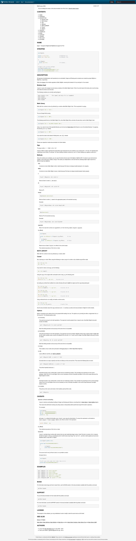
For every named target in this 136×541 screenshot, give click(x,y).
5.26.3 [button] (17, 2)
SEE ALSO (42, 38)
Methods (44, 24)
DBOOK (53, 537)
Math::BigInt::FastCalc (73, 522)
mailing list (79, 539)
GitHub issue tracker (68, 537)
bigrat (38, 6)
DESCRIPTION (42, 18)
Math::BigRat (92, 402)
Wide (111, 2)
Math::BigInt (70, 127)
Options (43, 28)
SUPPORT (41, 35)
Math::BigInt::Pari (82, 522)
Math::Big (60, 522)
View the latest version (74, 8)
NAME (40, 15)
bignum (44, 82)
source (41, 5)
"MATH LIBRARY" (57, 353)
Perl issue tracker (72, 539)
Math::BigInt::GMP (92, 522)
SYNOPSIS (42, 16)
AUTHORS (41, 39)
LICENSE (41, 36)
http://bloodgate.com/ (49, 528)
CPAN (44, 5)
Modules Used (45, 19)
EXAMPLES (42, 31)
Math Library (44, 21)
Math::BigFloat (46, 522)
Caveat (43, 27)
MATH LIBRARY (45, 25)
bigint (44, 519)
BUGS (40, 33)
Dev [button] (22, 2)
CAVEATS (41, 30)
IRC (82, 539)
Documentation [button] (29, 2)
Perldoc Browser (8, 2)
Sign (43, 22)
